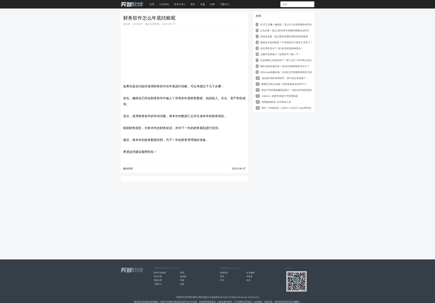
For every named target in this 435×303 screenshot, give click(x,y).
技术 (248, 280)
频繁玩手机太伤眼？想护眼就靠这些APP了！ (285, 84)
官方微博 (250, 272)
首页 (152, 4)
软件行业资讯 (160, 272)
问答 (212, 4)
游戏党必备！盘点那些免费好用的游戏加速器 (284, 36)
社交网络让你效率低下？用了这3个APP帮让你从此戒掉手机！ (293, 60)
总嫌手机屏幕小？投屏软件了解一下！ (280, 54)
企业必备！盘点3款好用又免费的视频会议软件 (284, 30)
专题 (202, 4)
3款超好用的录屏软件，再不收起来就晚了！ (285, 78)
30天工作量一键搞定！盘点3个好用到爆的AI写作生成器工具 (292, 24)
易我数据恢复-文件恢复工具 (276, 101)
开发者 (249, 276)
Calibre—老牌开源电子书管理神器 (280, 95)
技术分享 (158, 276)
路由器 (183, 276)
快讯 (182, 272)
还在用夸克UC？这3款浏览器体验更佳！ (281, 48)
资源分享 (158, 280)
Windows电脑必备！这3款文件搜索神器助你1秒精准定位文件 (292, 72)
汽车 (222, 280)
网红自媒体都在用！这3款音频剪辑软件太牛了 (284, 66)
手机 (222, 276)
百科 (192, 4)
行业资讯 (164, 4)
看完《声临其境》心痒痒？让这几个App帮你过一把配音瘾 (292, 107)
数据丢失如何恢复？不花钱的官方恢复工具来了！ (286, 42)
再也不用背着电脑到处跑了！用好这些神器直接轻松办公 (291, 90)
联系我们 (224, 272)
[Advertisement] (184, 56)
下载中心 (224, 4)
